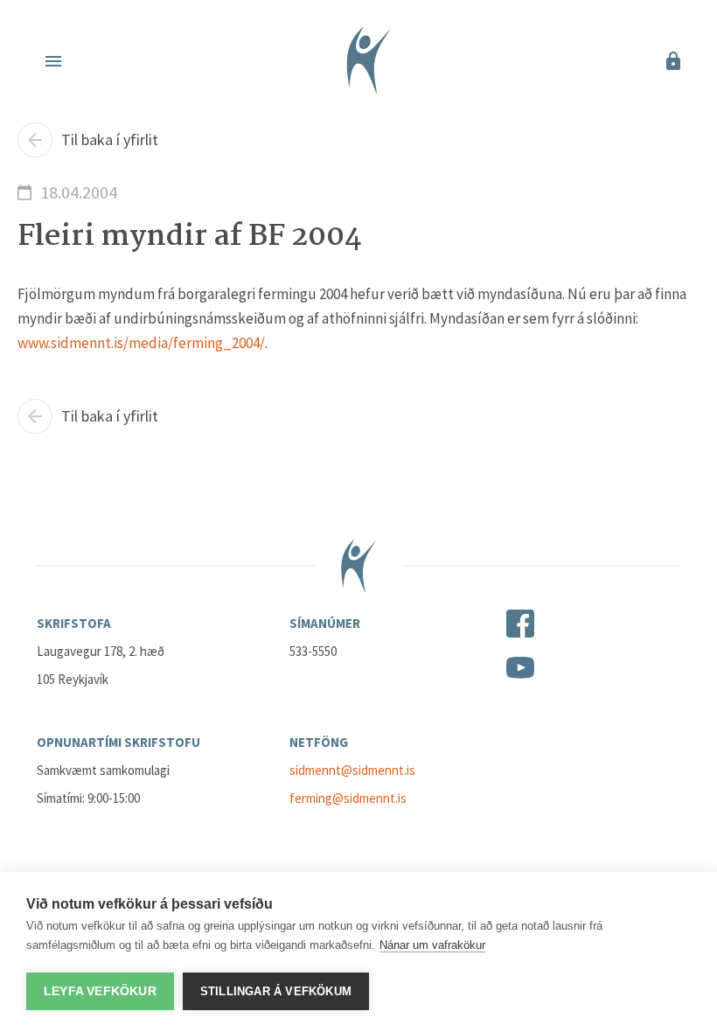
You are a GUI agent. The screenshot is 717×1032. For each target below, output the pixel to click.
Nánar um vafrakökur (432, 945)
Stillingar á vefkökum (276, 991)
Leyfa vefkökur (100, 991)
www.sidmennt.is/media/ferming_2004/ (141, 342)
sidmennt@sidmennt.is (352, 770)
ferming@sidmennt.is (348, 798)
